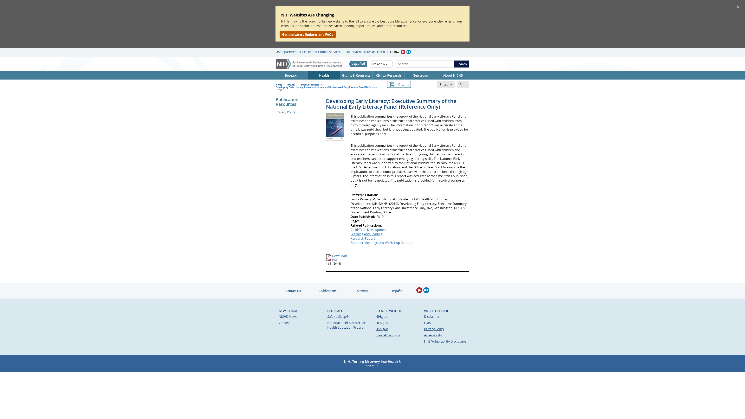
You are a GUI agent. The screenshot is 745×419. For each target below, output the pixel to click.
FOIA (427, 323)
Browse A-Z (379, 64)
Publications (327, 291)
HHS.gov (382, 323)
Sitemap (362, 291)
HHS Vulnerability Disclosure (445, 341)
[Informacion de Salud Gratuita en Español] (358, 64)
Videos (284, 323)
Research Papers (363, 238)
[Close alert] (737, 6)
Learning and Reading (366, 234)
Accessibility (433, 335)
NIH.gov (381, 316)
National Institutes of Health (365, 52)
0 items (403, 84)
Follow (394, 52)
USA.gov (382, 329)
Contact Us (293, 291)
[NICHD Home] (309, 64)
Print (463, 84)
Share (444, 84)
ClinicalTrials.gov (388, 335)
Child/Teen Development (369, 230)
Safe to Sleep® (338, 316)
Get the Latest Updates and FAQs (307, 34)
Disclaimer (432, 316)
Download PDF (339, 258)
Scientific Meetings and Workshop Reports (381, 243)
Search (462, 64)
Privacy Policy (285, 112)
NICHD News (288, 316)
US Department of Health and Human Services (308, 52)
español (397, 291)
